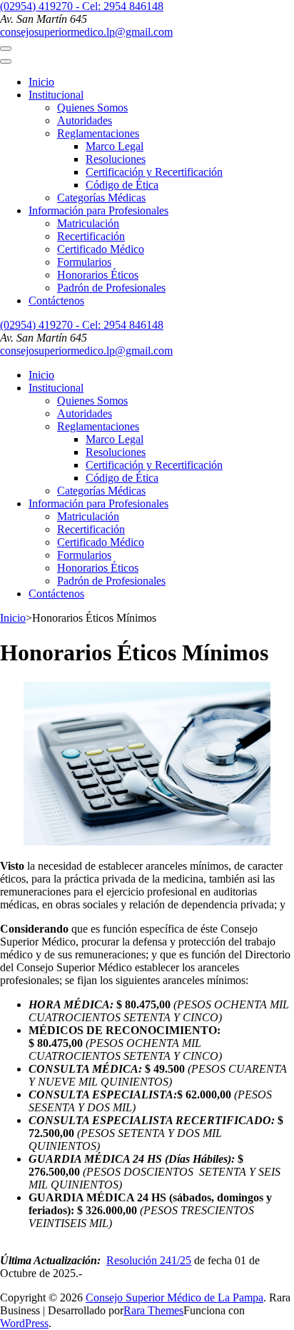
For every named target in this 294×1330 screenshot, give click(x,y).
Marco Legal (114, 146)
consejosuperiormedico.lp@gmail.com (86, 32)
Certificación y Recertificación (154, 172)
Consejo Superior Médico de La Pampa (174, 1297)
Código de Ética (122, 185)
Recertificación (91, 236)
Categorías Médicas (101, 198)
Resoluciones (116, 159)
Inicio (41, 82)
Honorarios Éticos (97, 275)
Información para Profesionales (98, 210)
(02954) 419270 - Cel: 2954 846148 (81, 6)
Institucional (56, 95)
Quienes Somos (92, 107)
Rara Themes (153, 1310)
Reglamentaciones (98, 133)
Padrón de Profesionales (111, 288)
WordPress (24, 1323)
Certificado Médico (100, 249)
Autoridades (84, 120)
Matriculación (88, 223)
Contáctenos (56, 300)
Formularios (84, 262)
